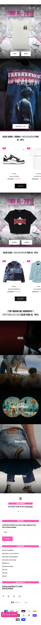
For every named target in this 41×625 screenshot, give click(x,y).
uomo (14, 54)
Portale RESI (29, 506)
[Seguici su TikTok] (14, 596)
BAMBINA (26, 242)
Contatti (4, 576)
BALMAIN (38, 286)
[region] (20, 502)
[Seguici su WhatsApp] (20, 596)
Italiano (26, 602)
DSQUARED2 (14, 286)
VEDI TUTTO (20, 186)
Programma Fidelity (7, 566)
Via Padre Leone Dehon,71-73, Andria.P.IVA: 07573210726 (12, 587)
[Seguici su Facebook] (3, 596)
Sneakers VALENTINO (14, 176)
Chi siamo (5, 573)
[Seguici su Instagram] (9, 596)
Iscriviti (7, 539)
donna (26, 54)
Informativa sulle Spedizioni (10, 556)
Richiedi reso (5, 563)
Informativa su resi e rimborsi (10, 553)
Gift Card (4, 569)
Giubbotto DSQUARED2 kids (14, 289)
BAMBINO (14, 242)
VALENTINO (14, 174)
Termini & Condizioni (7, 550)
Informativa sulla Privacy (9, 560)
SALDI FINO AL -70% (21, 126)
